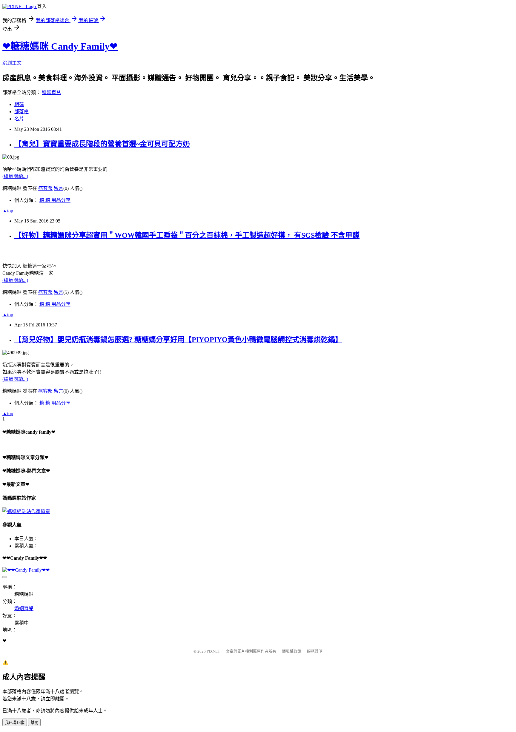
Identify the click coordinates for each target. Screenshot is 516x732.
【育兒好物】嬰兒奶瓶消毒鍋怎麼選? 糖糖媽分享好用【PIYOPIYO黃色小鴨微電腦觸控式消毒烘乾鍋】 (178, 339)
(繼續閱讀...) (15, 176)
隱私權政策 (291, 651)
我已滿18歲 (14, 722)
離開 (34, 722)
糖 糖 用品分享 (54, 200)
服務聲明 (314, 651)
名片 (19, 118)
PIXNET (213, 651)
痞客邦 (45, 188)
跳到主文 (12, 62)
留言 (58, 188)
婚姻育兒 (51, 92)
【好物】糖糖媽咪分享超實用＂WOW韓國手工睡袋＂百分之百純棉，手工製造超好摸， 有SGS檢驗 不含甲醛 (187, 235)
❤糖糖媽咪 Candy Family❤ (60, 46)
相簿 (19, 104)
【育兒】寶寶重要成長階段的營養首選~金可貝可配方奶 (102, 144)
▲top (7, 210)
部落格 (21, 111)
